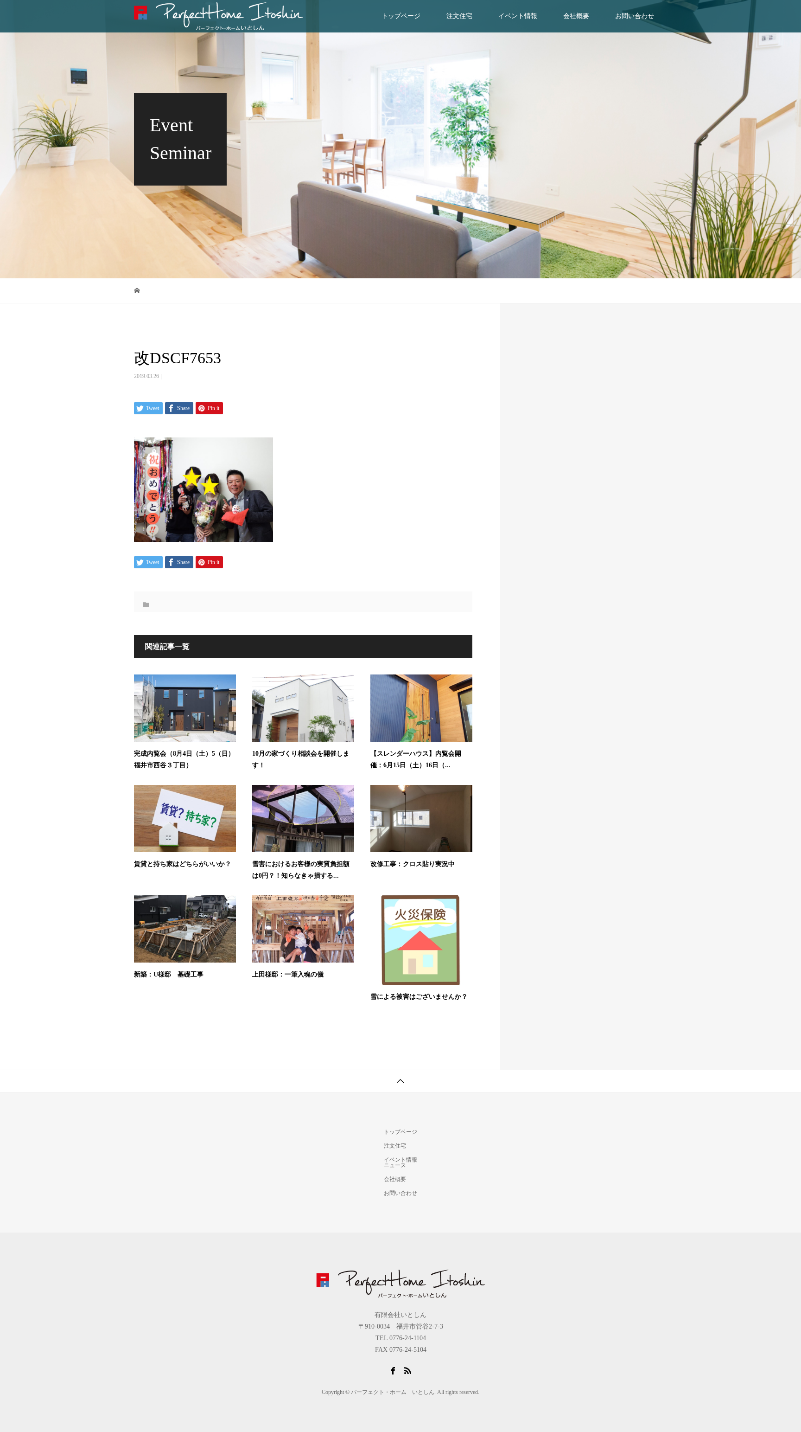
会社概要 (576, 16)
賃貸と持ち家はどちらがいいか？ (182, 863)
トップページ (400, 16)
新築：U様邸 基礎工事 (168, 974)
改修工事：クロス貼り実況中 (412, 863)
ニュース (395, 1165)
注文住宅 (459, 16)
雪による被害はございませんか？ (419, 996)
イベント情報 (517, 16)
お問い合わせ (634, 16)
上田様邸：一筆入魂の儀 (288, 974)
